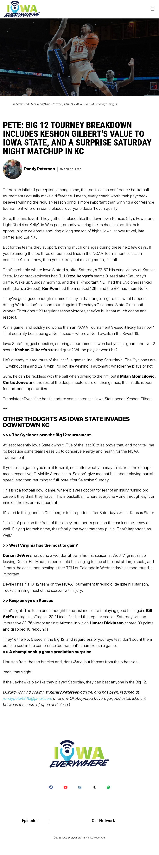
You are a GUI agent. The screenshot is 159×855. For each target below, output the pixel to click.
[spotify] (108, 787)
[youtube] (65, 787)
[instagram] (80, 787)
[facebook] (51, 787)
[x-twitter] (94, 787)
